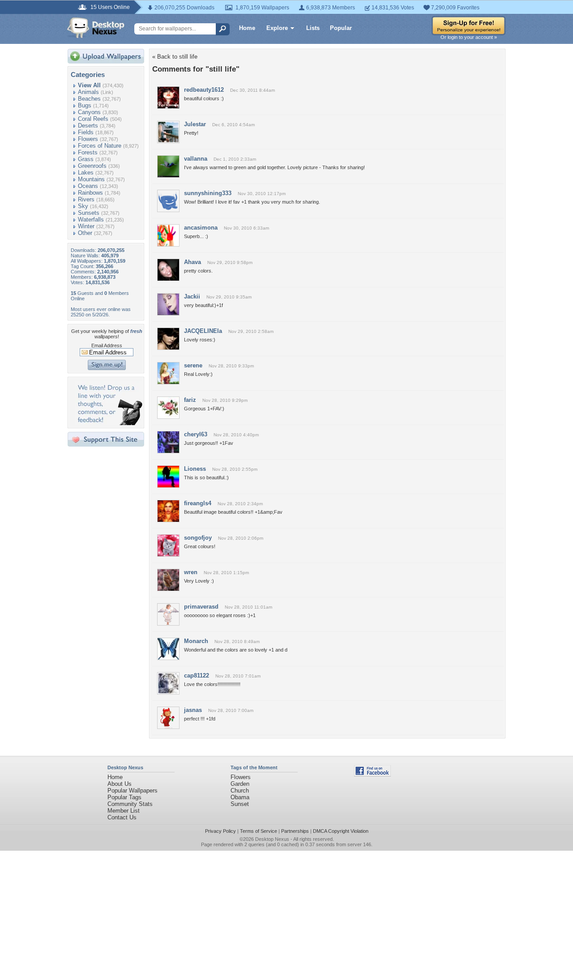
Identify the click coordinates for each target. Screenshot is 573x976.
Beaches (89, 98)
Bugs (84, 105)
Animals (88, 92)
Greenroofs (92, 165)
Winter (86, 226)
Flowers (88, 139)
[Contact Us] (108, 423)
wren (190, 572)
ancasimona (201, 227)
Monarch (196, 641)
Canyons (89, 112)
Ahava (192, 262)
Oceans (88, 186)
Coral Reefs (93, 118)
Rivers (86, 199)
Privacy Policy (220, 831)
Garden (240, 783)
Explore (277, 28)
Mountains (91, 179)
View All (89, 85)
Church (240, 790)
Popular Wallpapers (132, 790)
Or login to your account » (468, 37)
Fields (86, 132)
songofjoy (198, 537)
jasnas (193, 710)
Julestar (195, 124)
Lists (313, 28)
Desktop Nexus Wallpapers (95, 27)
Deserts (88, 125)
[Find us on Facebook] (372, 774)
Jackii (192, 296)
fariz (190, 399)
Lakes (86, 172)
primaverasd (201, 606)
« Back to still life (174, 56)
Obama (240, 797)
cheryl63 (195, 434)
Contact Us (122, 817)
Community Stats (130, 804)
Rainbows (90, 192)
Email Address (106, 345)
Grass (86, 159)
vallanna (195, 158)
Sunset (240, 804)
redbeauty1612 (204, 89)
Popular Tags (124, 797)
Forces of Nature (99, 145)
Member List (123, 810)
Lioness (195, 468)
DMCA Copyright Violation (340, 831)
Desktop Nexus (272, 839)
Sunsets (88, 212)
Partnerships (295, 831)
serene (193, 365)
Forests (88, 152)
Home (247, 28)
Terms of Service (258, 831)
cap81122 (196, 675)
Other (85, 233)
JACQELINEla (203, 331)
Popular (341, 28)
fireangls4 (197, 503)
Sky (83, 206)
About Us (119, 783)
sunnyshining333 (207, 193)
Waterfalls (91, 219)
